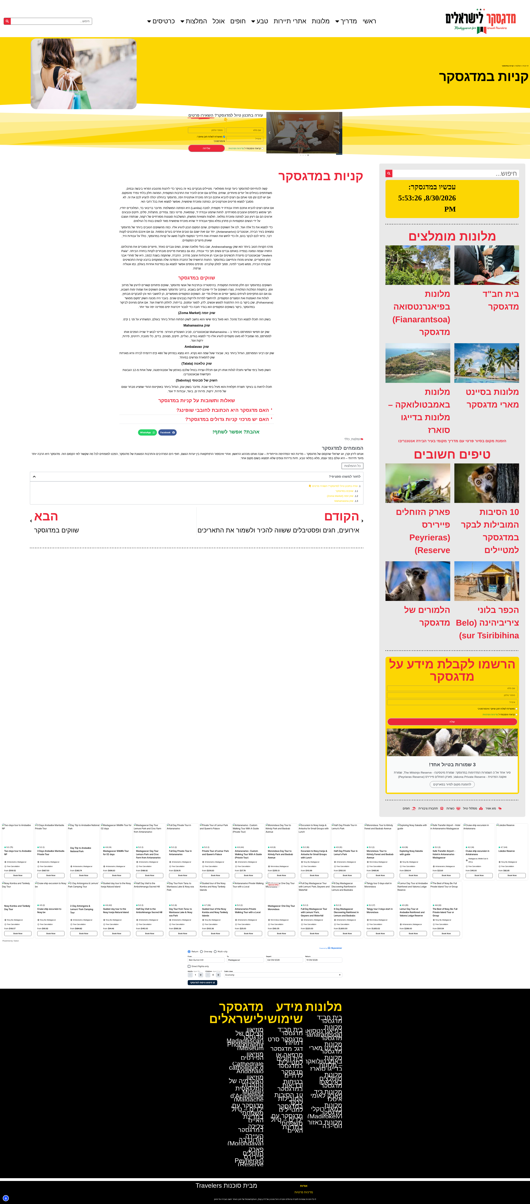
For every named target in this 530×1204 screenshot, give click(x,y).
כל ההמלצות (352, 466)
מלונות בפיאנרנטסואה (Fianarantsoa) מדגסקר (321, 1032)
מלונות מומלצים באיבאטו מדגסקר (330, 1080)
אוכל (219, 21)
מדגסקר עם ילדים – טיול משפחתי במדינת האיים (287, 1123)
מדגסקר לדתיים (292, 1073)
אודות (303, 1185)
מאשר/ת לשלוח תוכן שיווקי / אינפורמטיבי (496, 709)
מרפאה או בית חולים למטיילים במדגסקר (289, 1060)
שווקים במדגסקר (344, 491)
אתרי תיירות (290, 21)
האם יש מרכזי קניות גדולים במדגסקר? (227, 419)
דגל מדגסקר (286, 1048)
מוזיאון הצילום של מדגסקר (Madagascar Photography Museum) (245, 1039)
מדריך (349, 21)
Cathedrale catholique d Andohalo (246, 1067)
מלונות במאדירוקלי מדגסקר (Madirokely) (324, 1111)
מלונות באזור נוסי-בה (325, 1124)
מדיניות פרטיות (304, 1192)
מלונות (321, 21)
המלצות (196, 21)
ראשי (369, 21)
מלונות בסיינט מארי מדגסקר (325, 1048)
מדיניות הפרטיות (236, 148)
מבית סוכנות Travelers (226, 1185)
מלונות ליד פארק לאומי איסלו (326, 1095)
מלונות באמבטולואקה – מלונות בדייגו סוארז (323, 1063)
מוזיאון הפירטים (252, 1056)
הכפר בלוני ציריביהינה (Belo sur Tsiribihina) (487, 622)
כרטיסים (164, 21)
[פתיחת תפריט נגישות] (6, 1198)
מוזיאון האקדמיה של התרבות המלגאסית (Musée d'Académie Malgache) (246, 1088)
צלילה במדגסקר (251, 1128)
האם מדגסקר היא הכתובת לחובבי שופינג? (222, 410)
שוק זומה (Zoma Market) (340, 496)
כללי (347, 439)
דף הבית (526, 66)
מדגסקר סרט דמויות (285, 1041)
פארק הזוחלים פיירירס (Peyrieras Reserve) (249, 1157)
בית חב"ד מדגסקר (329, 1019)
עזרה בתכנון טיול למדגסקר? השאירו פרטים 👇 (333, 486)
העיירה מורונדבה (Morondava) (245, 1139)
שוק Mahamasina (343, 501)
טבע (262, 21)
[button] (339, 132)
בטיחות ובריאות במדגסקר (290, 1085)
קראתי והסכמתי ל (245, 148)
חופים (238, 21)
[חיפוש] (7, 21)
